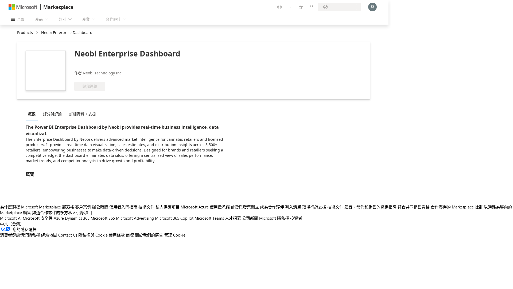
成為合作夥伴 (272, 207)
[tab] (33, 114)
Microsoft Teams (209, 218)
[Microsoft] (23, 7)
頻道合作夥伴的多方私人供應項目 (62, 212)
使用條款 (117, 235)
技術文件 (146, 207)
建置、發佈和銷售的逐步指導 (370, 207)
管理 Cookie (174, 235)
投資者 (296, 218)
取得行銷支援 (314, 207)
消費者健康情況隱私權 (20, 235)
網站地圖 (49, 235)
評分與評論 (52, 113)
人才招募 (233, 218)
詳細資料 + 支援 (82, 113)
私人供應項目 (168, 207)
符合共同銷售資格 (414, 207)
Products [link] (25, 32)
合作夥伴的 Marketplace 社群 (457, 207)
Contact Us (67, 235)
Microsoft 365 (103, 218)
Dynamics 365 (77, 218)
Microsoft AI (11, 218)
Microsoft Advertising (135, 218)
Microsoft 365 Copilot (174, 218)
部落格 (68, 207)
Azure (59, 218)
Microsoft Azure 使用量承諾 (205, 207)
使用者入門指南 (123, 207)
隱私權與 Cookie (93, 235)
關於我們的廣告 (149, 235)
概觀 (32, 113)
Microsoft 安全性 (38, 218)
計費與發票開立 (245, 207)
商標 (130, 235)
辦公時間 (100, 207)
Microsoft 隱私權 (274, 218)
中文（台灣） (12, 223)
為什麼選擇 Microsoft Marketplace (30, 207)
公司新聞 (250, 218)
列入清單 (293, 207)
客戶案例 (83, 207)
